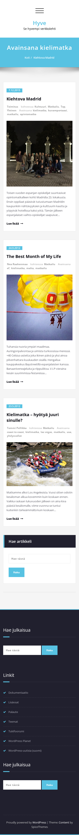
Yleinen (11, 110)
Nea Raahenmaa (17, 264)
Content (64, 822)
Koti (27, 57)
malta (30, 268)
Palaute (13, 712)
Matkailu (53, 106)
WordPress (39, 822)
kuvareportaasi (57, 110)
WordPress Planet (19, 741)
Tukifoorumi (16, 731)
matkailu (12, 114)
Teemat (13, 721)
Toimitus (12, 106)
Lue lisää (13, 223)
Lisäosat (13, 702)
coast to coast (15, 432)
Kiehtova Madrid (43, 57)
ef (8, 268)
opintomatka (28, 114)
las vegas (46, 432)
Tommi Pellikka (17, 428)
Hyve (39, 23)
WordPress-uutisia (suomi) (25, 750)
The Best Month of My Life (34, 256)
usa (69, 432)
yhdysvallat (14, 436)
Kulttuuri (40, 106)
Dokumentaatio (18, 692)
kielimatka (39, 110)
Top (63, 106)
